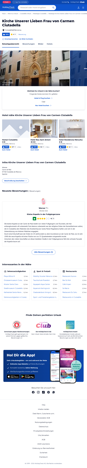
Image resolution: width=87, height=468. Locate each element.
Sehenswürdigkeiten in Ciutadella (16, 297)
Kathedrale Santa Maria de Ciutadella (13, 292)
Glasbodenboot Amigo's (42, 292)
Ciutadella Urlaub (25, 13)
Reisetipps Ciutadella (39, 13)
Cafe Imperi (66, 284)
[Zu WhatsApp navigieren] (53, 392)
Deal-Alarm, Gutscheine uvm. (43, 414)
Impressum (43, 457)
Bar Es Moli (66, 280)
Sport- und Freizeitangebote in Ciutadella (45, 297)
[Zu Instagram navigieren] (38, 392)
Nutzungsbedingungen (43, 422)
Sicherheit (43, 453)
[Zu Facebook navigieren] (33, 392)
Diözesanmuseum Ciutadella (13, 280)
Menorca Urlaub (13, 13)
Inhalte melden (43, 409)
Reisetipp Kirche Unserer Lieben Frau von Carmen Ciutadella (67, 13)
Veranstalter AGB (43, 418)
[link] (78, 8)
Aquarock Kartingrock (41, 288)
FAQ (43, 405)
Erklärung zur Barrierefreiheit (44, 448)
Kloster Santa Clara (11, 284)
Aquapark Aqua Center (41, 284)
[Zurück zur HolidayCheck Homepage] (8, 7)
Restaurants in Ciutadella (71, 297)
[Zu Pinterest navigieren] (48, 392)
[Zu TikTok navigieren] (43, 392)
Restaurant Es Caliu (69, 292)
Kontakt (64, 2)
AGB (43, 440)
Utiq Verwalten (43, 435)
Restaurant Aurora (69, 276)
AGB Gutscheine (43, 444)
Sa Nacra (65, 288)
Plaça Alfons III (9, 276)
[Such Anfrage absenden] (53, 7)
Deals (5, 2)
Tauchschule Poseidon (41, 280)
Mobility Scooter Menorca (42, 276)
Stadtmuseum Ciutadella (13, 288)
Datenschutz (43, 427)
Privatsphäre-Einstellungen (43, 431)
